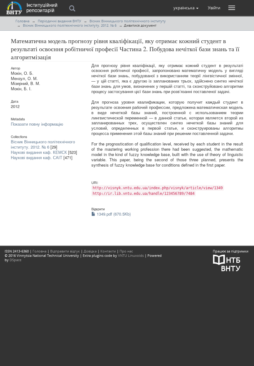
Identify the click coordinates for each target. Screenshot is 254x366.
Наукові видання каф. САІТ (36, 157)
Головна (22, 21)
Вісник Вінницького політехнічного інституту (128, 21)
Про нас (126, 251)
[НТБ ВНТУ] (227, 262)
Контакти (108, 251)
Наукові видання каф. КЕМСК (39, 152)
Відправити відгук (65, 251)
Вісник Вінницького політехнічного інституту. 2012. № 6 (69, 25)
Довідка (90, 251)
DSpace (15, 259)
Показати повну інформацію (37, 124)
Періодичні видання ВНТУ (59, 21)
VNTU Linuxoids (131, 255)
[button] (186, 8)
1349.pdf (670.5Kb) (113, 214)
